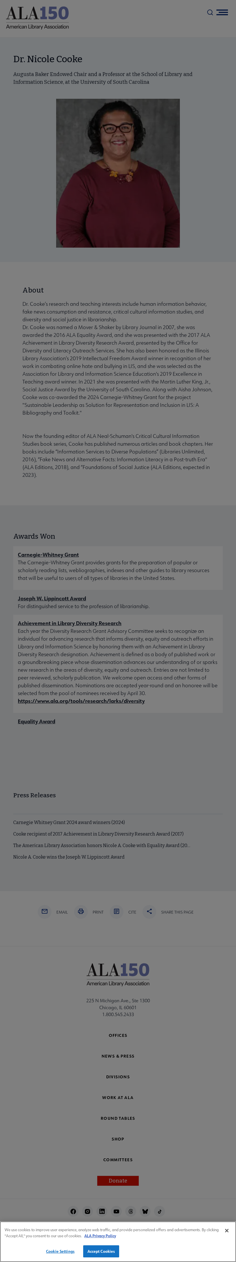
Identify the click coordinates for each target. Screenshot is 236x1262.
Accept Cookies (101, 1251)
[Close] (226, 1230)
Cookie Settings (60, 1251)
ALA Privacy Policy (100, 1235)
